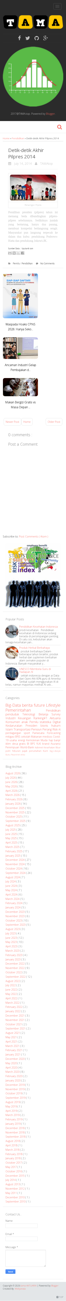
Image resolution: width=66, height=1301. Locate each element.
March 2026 (13, 795)
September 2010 (16, 1201)
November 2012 (15, 1188)
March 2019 (13, 1115)
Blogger (50, 113)
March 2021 (13, 1046)
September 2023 (16, 924)
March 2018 (13, 1149)
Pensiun (36, 729)
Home (6, 138)
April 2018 (12, 1145)
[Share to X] (18, 253)
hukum (55, 725)
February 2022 (14, 1007)
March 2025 (13, 847)
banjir (57, 740)
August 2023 (13, 929)
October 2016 (14, 1171)
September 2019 (16, 1097)
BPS (33, 743)
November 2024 (15, 864)
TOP (60, 1297)
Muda (45, 740)
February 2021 (14, 1050)
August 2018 (13, 1141)
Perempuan (13, 747)
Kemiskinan (33, 740)
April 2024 (12, 894)
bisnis (46, 725)
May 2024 (12, 890)
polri (9, 750)
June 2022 (12, 989)
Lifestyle (53, 705)
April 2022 (12, 998)
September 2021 (16, 1028)
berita (28, 705)
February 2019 (14, 1119)
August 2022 (13, 981)
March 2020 (13, 1071)
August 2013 (13, 1184)
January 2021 (13, 1054)
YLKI (39, 743)
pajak (25, 750)
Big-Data (14, 705)
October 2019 (14, 1093)
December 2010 (15, 1197)
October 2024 (14, 868)
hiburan (17, 750)
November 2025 (15, 812)
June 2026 (12, 782)
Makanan (37, 736)
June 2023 (12, 937)
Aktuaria (55, 718)
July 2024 (11, 881)
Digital (56, 722)
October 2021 (14, 1024)
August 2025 (13, 825)
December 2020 (15, 1059)
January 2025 (13, 855)
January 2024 (13, 907)
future (40, 705)
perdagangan (15, 733)
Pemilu (16, 263)
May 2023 (12, 942)
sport (28, 733)
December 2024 (15, 860)
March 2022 (13, 1002)
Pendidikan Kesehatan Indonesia (38, 626)
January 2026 (13, 803)
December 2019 (15, 1085)
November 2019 (15, 1089)
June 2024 (12, 886)
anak (25, 722)
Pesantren (16, 754)
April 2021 (12, 1041)
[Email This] (10, 253)
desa (15, 743)
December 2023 (15, 911)
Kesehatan (50, 747)
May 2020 (12, 1063)
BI (28, 743)
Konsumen (13, 722)
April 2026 (12, 790)
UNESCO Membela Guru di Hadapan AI (35, 670)
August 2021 (13, 1033)
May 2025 (12, 838)
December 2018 (15, 1128)
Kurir (46, 750)
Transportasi (22, 729)
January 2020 (13, 1080)
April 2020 (12, 1067)
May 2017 (12, 1167)
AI (59, 729)
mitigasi (10, 736)
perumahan (36, 750)
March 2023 (13, 950)
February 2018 (14, 1154)
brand (46, 743)
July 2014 (11, 1180)
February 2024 (14, 903)
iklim (9, 743)
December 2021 (15, 1015)
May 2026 (12, 786)
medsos (48, 736)
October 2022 (14, 972)
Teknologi (30, 714)
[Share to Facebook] (22, 253)
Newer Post (12, 421)
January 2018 (13, 1158)
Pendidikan (18, 138)
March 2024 (13, 899)
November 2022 (15, 968)
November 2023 (15, 916)
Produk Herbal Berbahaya (34, 647)
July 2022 (11, 985)
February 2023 (14, 955)
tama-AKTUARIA (29, 1285)
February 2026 (14, 799)
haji (51, 740)
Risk (55, 729)
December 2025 (15, 808)
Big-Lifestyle (55, 751)
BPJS (18, 736)
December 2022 (15, 963)
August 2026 (13, 773)
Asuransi (55, 743)
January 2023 (13, 959)
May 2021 (12, 1037)
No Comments (47, 263)
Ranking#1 (41, 718)
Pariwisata (39, 733)
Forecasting (53, 733)
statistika (46, 722)
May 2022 (12, 994)
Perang (47, 729)
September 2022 (16, 976)
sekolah (26, 736)
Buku (8, 754)
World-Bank (27, 747)
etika (23, 754)
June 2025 (12, 834)
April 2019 (12, 1111)
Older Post (54, 421)
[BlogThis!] (14, 253)
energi (22, 740)
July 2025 (11, 829)
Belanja (45, 714)
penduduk (14, 714)
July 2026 (11, 777)
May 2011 (12, 1193)
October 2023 (14, 920)
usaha (14, 740)
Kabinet (39, 747)
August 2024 (13, 877)
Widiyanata (20, 1288)
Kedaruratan (15, 725)
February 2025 (14, 851)
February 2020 (14, 1076)
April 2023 (12, 946)
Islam (10, 729)
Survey (56, 714)
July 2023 (11, 933)
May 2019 (12, 1106)
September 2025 (16, 821)
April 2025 (12, 842)
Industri (12, 718)
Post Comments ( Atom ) (33, 536)
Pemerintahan (26, 710)
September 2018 (16, 1136)
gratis (23, 743)
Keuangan (25, 718)
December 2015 (15, 1175)
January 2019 (13, 1123)
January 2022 (13, 1011)
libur (58, 747)
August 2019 (13, 1102)
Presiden (33, 725)
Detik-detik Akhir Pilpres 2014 (26, 153)
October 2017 (14, 1162)
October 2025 (14, 816)
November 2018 (15, 1132)
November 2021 (15, 1020)
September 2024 (16, 873)
